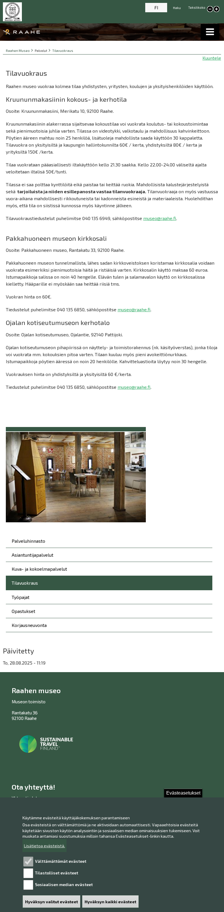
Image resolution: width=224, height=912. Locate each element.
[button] (210, 32)
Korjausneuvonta (29, 625)
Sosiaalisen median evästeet (64, 884)
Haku (177, 8)
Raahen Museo (18, 50)
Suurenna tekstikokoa (216, 9)
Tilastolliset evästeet (56, 872)
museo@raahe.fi (159, 218)
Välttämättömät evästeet (60, 861)
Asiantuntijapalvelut (32, 555)
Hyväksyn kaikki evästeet (110, 901)
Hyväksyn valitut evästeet (51, 901)
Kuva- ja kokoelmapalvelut (39, 569)
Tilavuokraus (62, 50)
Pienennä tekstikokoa (210, 9)
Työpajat (20, 597)
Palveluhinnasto (28, 541)
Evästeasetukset (183, 792)
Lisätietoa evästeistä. (44, 845)
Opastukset (23, 611)
